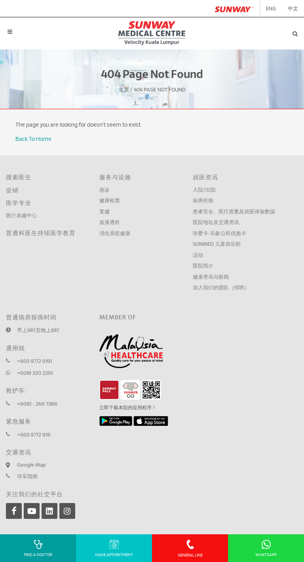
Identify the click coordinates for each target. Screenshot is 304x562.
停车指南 (27, 476)
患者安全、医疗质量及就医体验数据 (234, 212)
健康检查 (109, 200)
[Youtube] (32, 511)
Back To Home (33, 139)
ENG (271, 8)
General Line (190, 555)
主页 (124, 90)
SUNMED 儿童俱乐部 (217, 244)
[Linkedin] (49, 511)
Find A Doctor (38, 555)
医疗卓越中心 (21, 215)
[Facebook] (14, 511)
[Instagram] (67, 511)
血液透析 (109, 222)
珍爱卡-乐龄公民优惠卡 (219, 233)
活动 (198, 255)
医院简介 (203, 266)
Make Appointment (114, 555)
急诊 (104, 190)
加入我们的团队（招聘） (221, 287)
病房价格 (203, 200)
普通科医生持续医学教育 (41, 233)
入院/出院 (204, 190)
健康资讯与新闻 (211, 277)
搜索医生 (18, 177)
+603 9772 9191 (34, 361)
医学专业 (18, 203)
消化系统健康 (114, 233)
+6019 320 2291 (35, 373)
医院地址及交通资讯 (216, 222)
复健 (104, 212)
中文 (293, 8)
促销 (12, 191)
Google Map (31, 465)
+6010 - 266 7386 (37, 404)
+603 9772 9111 (33, 435)
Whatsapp (266, 555)
